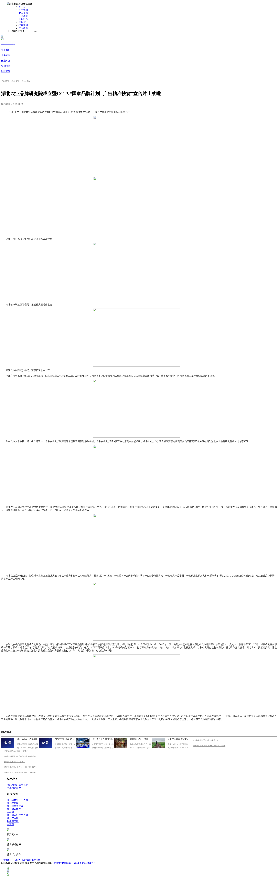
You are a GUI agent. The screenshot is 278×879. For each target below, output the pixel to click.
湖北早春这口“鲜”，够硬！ (14, 762)
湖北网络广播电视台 (17, 784)
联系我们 (26, 860)
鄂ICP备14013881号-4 (84, 863)
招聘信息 (36, 860)
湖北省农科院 (14, 809)
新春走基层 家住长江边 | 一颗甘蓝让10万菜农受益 (23, 767)
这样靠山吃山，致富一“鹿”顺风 (16, 751)
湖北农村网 (13, 803)
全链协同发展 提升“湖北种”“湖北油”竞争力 (209, 746)
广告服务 (16, 860)
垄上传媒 (15, 81)
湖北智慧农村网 (15, 806)
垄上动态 (26, 81)
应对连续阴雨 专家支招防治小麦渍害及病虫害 (22, 756)
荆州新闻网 (13, 821)
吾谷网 (10, 812)
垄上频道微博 (14, 788)
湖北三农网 (13, 818)
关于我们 (5, 860)
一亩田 (10, 824)
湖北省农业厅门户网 (17, 800)
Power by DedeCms (62, 863)
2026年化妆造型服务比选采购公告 (206, 740)
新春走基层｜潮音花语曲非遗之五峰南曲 (20, 772)
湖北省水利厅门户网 (17, 815)
